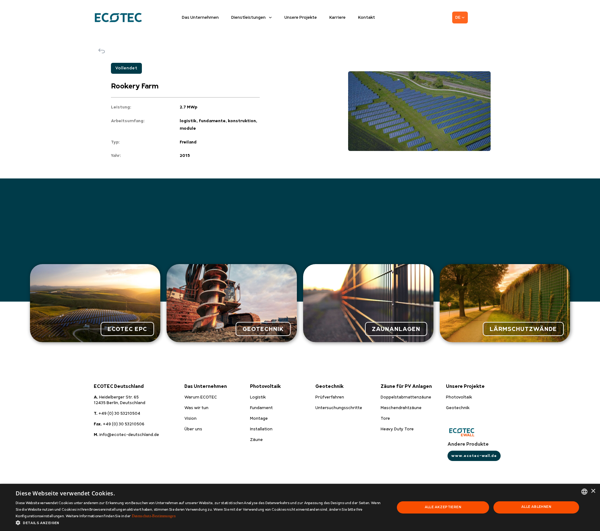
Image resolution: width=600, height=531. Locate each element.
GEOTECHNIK (263, 329)
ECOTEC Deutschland (119, 386)
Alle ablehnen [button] (536, 506)
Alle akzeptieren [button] (443, 507)
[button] (199, 522)
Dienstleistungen (248, 17)
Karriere (337, 17)
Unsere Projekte (300, 17)
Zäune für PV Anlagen (406, 386)
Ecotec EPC (127, 329)
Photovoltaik (265, 386)
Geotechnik (329, 386)
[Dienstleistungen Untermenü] (270, 17)
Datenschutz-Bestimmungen (154, 516)
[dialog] (300, 507)
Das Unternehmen (200, 17)
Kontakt (366, 17)
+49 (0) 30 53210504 (117, 413)
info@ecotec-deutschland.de (126, 435)
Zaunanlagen (396, 329)
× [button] (593, 491)
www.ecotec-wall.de (474, 455)
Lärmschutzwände (523, 329)
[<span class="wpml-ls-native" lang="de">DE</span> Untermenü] (463, 17)
